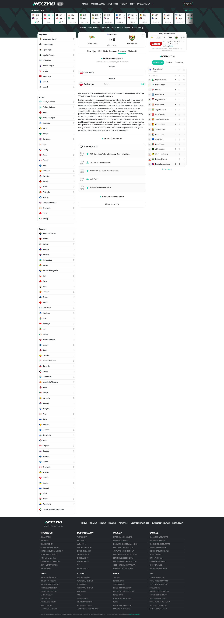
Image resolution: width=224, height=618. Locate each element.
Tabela (105, 51)
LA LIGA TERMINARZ (156, 555)
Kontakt (84, 523)
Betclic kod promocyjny (159, 584)
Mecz (89, 51)
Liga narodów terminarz (159, 569)
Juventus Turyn (82, 569)
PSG (78, 565)
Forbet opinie (118, 595)
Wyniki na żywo (98, 3)
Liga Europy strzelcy (48, 581)
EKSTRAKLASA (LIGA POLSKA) (50, 548)
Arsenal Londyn (83, 555)
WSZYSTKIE (188, 10)
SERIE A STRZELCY (46, 598)
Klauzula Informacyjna (161, 523)
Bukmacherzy (143, 3)
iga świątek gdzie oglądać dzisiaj (125, 544)
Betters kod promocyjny (122, 605)
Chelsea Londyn (82, 558)
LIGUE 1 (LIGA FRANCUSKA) (49, 565)
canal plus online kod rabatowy (125, 555)
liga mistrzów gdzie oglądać (87, 609)
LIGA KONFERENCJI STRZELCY (50, 584)
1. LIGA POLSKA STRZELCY (49, 609)
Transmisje (122, 51)
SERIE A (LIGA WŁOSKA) (48, 558)
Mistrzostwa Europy (84, 605)
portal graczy (177, 523)
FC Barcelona (82, 537)
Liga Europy (45, 541)
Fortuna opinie (118, 581)
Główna (83, 27)
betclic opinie (155, 588)
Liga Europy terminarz (158, 541)
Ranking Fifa (81, 591)
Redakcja (93, 523)
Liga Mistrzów (46, 537)
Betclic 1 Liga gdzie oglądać (123, 558)
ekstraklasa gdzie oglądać (123, 548)
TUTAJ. (171, 46)
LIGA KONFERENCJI (47, 544)
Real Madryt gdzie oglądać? (123, 591)
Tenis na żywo (82, 584)
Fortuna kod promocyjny (159, 581)
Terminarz (113, 51)
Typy (132, 3)
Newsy (85, 3)
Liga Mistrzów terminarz (159, 537)
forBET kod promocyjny (122, 588)
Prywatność (123, 523)
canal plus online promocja (123, 551)
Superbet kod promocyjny (159, 591)
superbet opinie (119, 584)
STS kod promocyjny (157, 577)
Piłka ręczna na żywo (85, 581)
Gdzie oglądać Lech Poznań (123, 569)
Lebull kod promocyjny (158, 605)
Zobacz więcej (167, 169)
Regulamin (112, 523)
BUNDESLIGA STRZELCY (48, 602)
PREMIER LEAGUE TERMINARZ (159, 551)
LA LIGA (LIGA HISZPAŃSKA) (49, 555)
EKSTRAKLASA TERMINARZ (158, 548)
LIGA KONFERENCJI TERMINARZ (160, 544)
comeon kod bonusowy (158, 609)
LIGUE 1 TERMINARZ (156, 565)
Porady (79, 595)
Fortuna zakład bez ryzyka (160, 602)
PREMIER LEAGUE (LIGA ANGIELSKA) (52, 551)
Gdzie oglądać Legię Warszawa (124, 565)
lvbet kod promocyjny (158, 598)
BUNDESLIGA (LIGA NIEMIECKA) (50, 562)
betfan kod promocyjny (158, 595)
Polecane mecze (83, 598)
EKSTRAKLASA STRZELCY (49, 588)
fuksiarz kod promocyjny (122, 598)
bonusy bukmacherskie (121, 609)
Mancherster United (84, 548)
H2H (99, 51)
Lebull (115, 602)
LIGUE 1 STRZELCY (46, 605)
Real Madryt (81, 541)
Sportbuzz (113, 3)
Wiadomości (132, 51)
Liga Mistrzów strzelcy (49, 577)
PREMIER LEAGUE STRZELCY (50, 591)
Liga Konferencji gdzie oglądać (124, 562)
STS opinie (116, 577)
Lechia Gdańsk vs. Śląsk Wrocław (122, 27)
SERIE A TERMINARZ (156, 558)
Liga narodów (46, 569)
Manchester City (83, 562)
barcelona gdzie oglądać (122, 537)
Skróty (124, 3)
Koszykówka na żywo (85, 588)
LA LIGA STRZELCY (46, 595)
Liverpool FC (81, 544)
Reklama (103, 523)
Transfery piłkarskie (85, 602)
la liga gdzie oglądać (121, 541)
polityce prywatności (134, 614)
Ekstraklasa (105, 27)
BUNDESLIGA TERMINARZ (158, 562)
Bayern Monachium (84, 551)
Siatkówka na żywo (84, 577)
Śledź (143, 84)
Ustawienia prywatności (140, 523)
